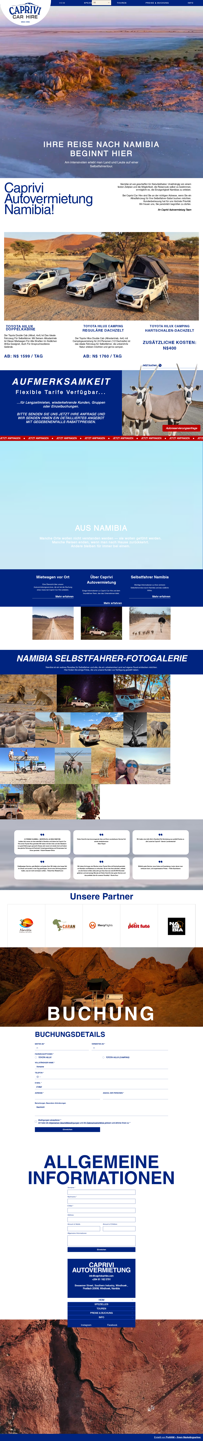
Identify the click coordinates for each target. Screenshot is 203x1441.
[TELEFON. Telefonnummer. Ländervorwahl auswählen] (38, 1040)
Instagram (86, 1291)
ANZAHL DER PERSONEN (113, 1057)
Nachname (72, 1161)
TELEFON (39, 1037)
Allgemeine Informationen (77, 1197)
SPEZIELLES (101, 1268)
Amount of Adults (74, 1188)
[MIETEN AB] (37, 1012)
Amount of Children (110, 1188)
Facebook (112, 1291)
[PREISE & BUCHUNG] (132, 1277)
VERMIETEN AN (98, 1008)
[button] (122, 3)
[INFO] (132, 1281)
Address (71, 1179)
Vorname (71, 1151)
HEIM (101, 1263)
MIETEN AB (40, 1008)
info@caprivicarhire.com (101, 1239)
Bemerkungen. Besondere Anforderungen (50, 1067)
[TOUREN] (132, 1272)
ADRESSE (39, 1057)
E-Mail (70, 1170)
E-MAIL (38, 1047)
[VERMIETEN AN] (94, 1012)
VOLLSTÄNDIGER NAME (45, 1027)
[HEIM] (132, 1264)
